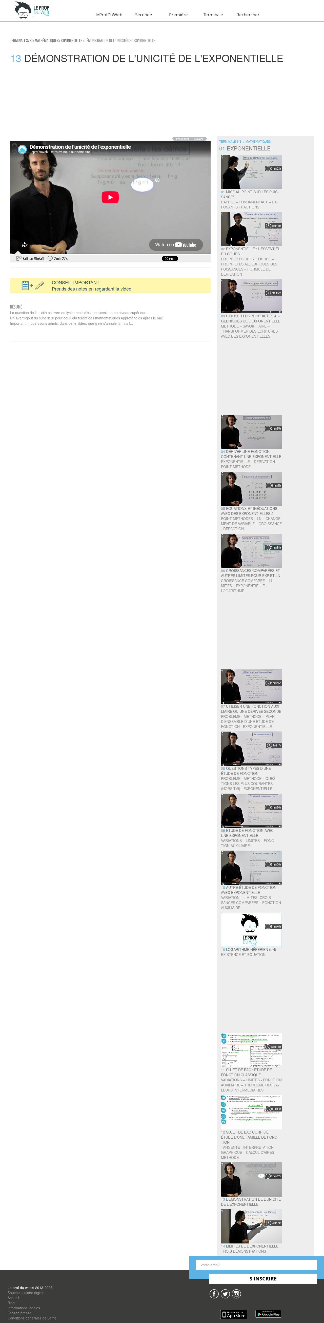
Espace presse (19, 1312)
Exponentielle (71, 40)
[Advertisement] (152, 100)
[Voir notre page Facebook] (214, 1293)
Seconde (143, 14)
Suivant (198, 139)
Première (178, 14)
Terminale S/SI (21, 40)
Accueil (13, 1297)
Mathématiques (47, 40)
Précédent (182, 139)
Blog (11, 1302)
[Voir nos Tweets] (225, 1293)
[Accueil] (32, 10)
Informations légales (24, 1307)
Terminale (213, 14)
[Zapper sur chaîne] (236, 1293)
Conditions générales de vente (32, 1317)
